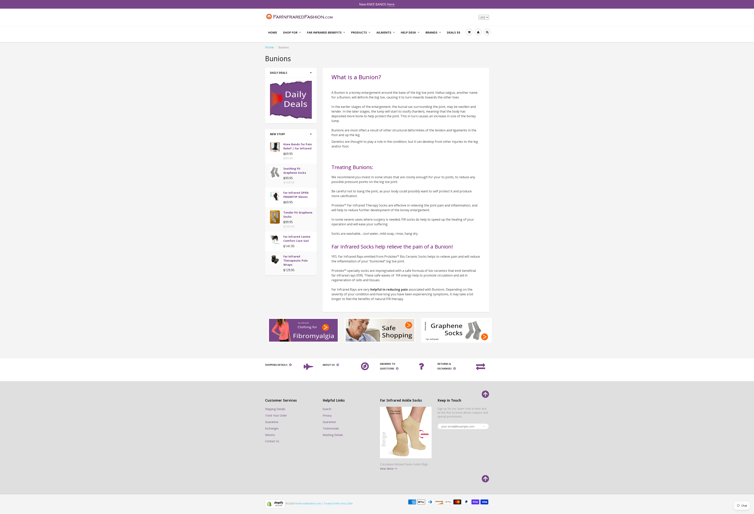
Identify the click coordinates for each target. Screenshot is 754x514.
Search (327, 409)
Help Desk (408, 32)
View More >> (388, 468)
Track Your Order (276, 415)
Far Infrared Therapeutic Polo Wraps (295, 261)
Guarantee (271, 422)
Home (272, 32)
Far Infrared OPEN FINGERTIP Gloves (295, 195)
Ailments (383, 32)
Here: (391, 4)
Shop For (290, 32)
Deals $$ (453, 32)
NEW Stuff (277, 134)
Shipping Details (275, 409)
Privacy (327, 415)
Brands (431, 32)
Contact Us (272, 441)
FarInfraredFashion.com (307, 503)
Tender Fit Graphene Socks (297, 214)
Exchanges (272, 428)
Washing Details (333, 435)
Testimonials (331, 428)
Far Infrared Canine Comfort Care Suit (296, 239)
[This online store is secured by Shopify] (275, 503)
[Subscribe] (484, 426)
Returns (270, 435)
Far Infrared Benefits (324, 32)
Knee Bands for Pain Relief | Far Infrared (297, 146)
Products (359, 32)
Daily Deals (278, 72)
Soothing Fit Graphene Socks (294, 171)
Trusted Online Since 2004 (338, 503)
